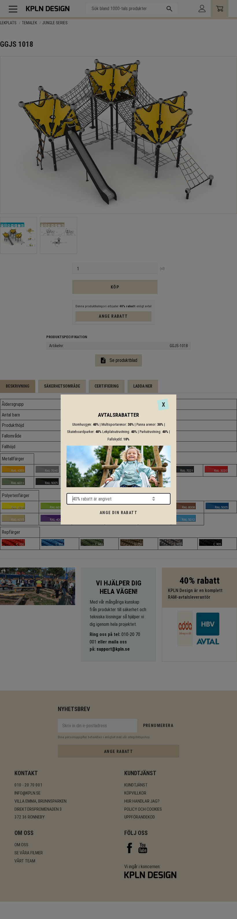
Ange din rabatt (118, 512)
